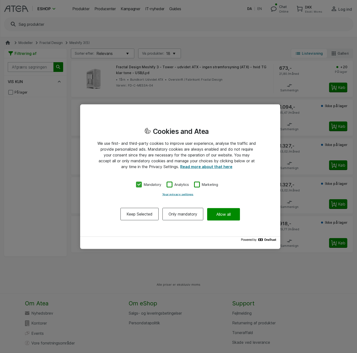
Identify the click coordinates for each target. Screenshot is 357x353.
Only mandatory (183, 214)
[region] (180, 176)
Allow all (223, 214)
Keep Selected (140, 214)
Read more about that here (206, 166)
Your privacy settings (178, 194)
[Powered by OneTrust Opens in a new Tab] (259, 241)
